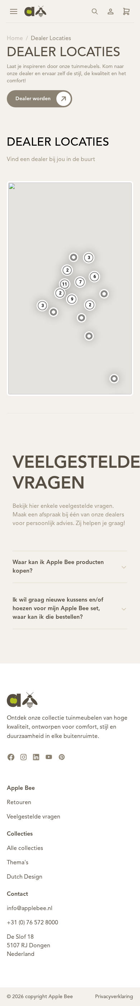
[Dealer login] (126, 11)
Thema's (17, 863)
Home (15, 39)
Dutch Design (24, 877)
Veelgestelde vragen (33, 817)
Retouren (19, 803)
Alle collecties (25, 848)
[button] (89, 336)
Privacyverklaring (114, 996)
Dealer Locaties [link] (51, 39)
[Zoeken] (95, 11)
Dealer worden (33, 98)
